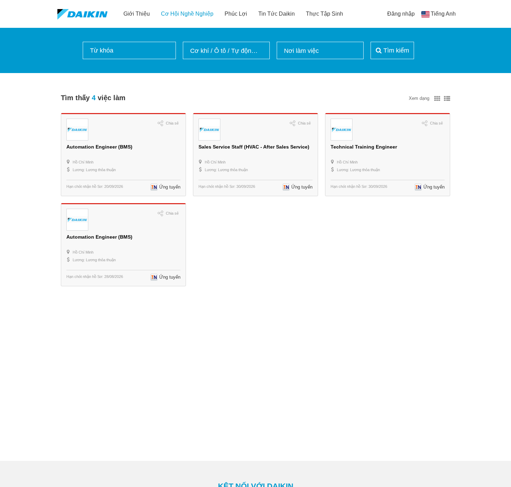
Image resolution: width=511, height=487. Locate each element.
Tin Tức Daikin (276, 14)
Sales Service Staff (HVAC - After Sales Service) (253, 147)
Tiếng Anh (443, 14)
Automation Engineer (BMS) (99, 147)
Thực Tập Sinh (324, 14)
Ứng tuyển (169, 187)
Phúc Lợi (236, 14)
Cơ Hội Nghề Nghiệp (187, 14)
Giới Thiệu (136, 14)
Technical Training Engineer (364, 147)
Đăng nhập (401, 14)
